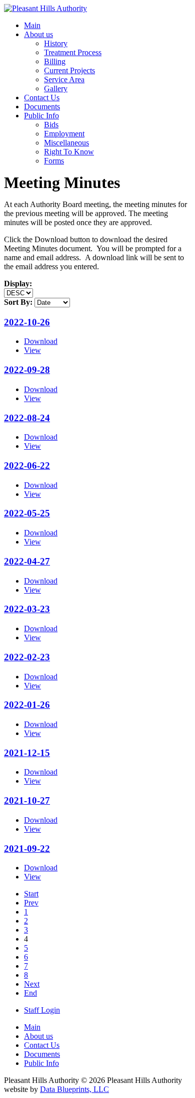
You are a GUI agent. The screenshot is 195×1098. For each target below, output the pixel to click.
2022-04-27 (27, 561)
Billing (55, 61)
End (30, 993)
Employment (64, 133)
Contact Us (42, 97)
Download (41, 341)
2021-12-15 (27, 753)
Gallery (56, 88)
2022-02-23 (27, 657)
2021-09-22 (27, 848)
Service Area (64, 79)
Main (32, 25)
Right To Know (69, 151)
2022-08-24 (27, 418)
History (56, 43)
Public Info (41, 115)
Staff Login (42, 1010)
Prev (31, 902)
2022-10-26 (27, 322)
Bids (51, 124)
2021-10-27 (27, 800)
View (32, 350)
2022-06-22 (27, 465)
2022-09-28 (27, 369)
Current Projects (69, 70)
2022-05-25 (27, 513)
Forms (54, 160)
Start (31, 893)
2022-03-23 (27, 609)
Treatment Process (73, 52)
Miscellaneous (66, 142)
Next (32, 984)
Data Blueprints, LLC (74, 1089)
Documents (42, 106)
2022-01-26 (27, 704)
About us (38, 34)
